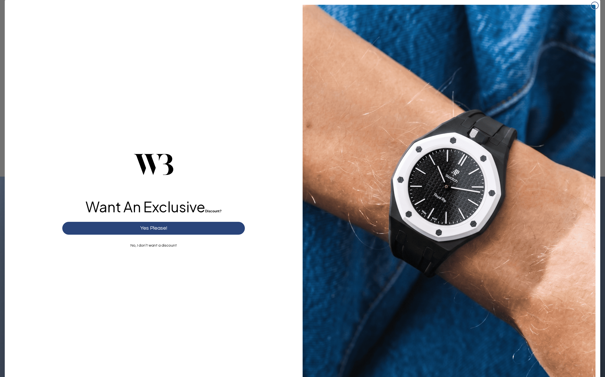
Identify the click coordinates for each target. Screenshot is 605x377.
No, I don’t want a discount (154, 245)
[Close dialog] (594, 5)
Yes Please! (153, 228)
